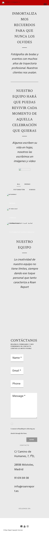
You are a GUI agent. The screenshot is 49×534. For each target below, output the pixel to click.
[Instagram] (28, 526)
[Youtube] (24, 526)
